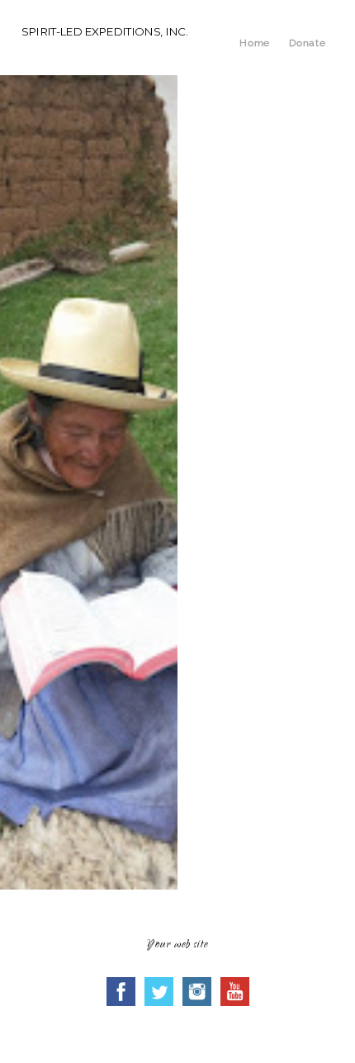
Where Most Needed (242, 548)
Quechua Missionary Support (260, 576)
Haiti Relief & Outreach (249, 603)
